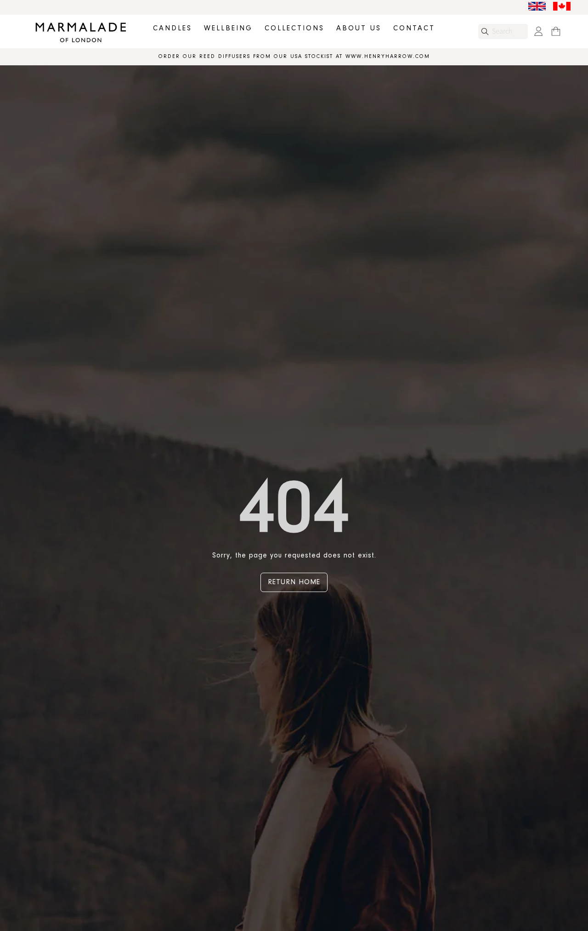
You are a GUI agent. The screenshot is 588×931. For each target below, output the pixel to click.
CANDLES (172, 28)
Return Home (294, 582)
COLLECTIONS (294, 28)
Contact (414, 28)
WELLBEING (228, 28)
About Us (358, 28)
